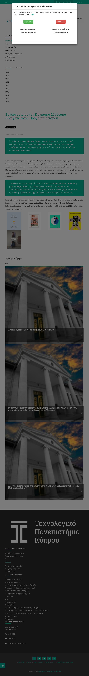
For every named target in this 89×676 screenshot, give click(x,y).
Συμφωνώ (28, 22)
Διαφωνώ (60, 22)
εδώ (32, 14)
